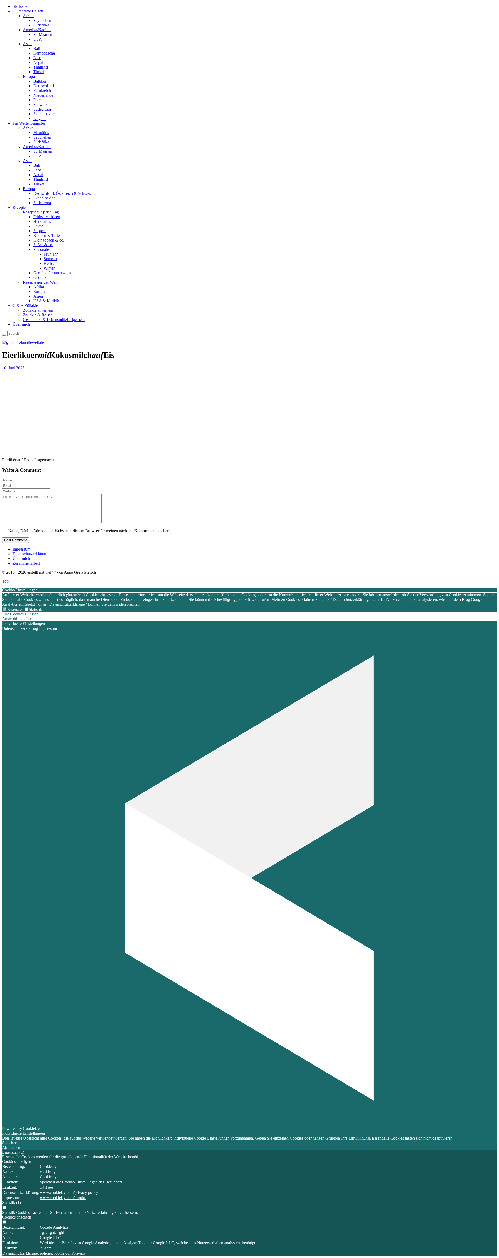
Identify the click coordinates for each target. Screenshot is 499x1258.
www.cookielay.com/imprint (63, 1197)
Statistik (35, 609)
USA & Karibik (46, 301)
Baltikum (40, 81)
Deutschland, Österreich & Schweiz (62, 193)
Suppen (39, 231)
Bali (36, 48)
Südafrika (41, 25)
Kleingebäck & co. (48, 240)
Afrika (28, 16)
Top (5, 581)
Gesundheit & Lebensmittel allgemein (54, 319)
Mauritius (41, 132)
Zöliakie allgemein (38, 310)
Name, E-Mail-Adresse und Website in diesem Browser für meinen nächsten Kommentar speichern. (90, 530)
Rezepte (19, 207)
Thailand (40, 67)
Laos (37, 58)
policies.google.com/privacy (63, 1253)
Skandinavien (44, 114)
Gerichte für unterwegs (52, 273)
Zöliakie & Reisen (38, 315)
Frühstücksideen (46, 217)
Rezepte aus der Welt (40, 282)
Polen (38, 100)
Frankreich (42, 90)
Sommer (50, 259)
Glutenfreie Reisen (27, 11)
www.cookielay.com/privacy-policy (69, 1192)
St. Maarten (42, 34)
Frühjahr (51, 254)
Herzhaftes (42, 221)
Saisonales (41, 249)
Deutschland (43, 86)
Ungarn (39, 118)
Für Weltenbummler (28, 123)
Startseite (19, 6)
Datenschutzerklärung (30, 554)
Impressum (21, 549)
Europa (29, 76)
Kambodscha (44, 53)
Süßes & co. (43, 245)
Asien (27, 44)
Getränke (40, 277)
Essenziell (15, 609)
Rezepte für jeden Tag (41, 212)
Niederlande (43, 95)
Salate (38, 226)
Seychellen (42, 20)
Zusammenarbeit (26, 563)
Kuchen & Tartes (47, 235)
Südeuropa (42, 109)
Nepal (38, 62)
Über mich (21, 324)
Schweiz (40, 104)
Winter (49, 268)
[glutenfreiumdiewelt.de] (23, 342)
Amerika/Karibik (37, 30)
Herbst (49, 263)
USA (37, 39)
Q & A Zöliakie (25, 305)
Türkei (38, 72)
